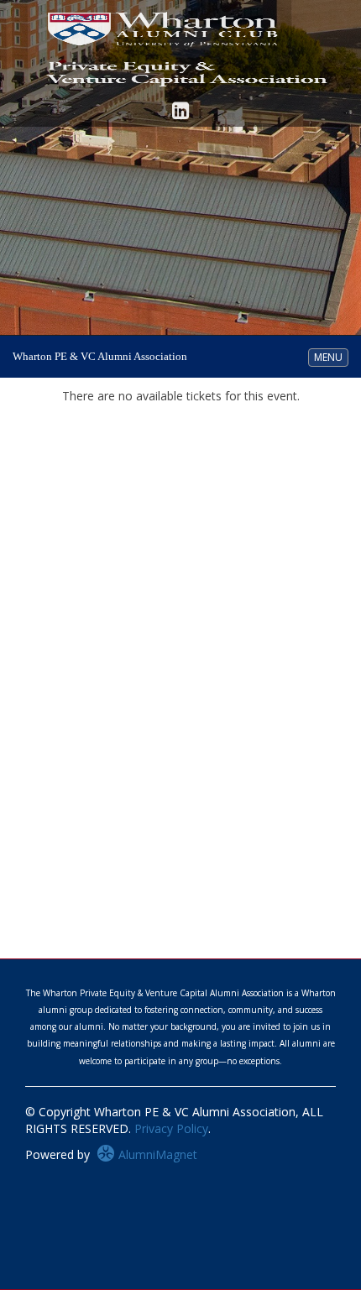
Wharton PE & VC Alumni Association (100, 356)
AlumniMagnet (156, 1154)
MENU (330, 356)
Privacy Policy (171, 1128)
